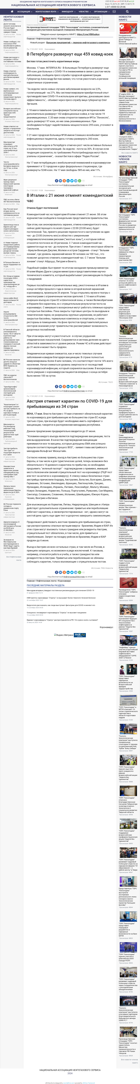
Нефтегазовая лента (46, 38)
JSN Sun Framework (88, 1083)
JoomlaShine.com (68, 1083)
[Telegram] (75, 180)
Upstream (8, 552)
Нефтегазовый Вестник (74, 185)
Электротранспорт (11, 157)
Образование (9, 399)
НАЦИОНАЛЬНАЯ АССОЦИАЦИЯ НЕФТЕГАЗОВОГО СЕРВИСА (70, 1070)
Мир (17, 204)
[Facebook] (56, 180)
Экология (8, 355)
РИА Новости (107, 568)
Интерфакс (108, 176)
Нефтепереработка (11, 52)
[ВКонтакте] (60, 180)
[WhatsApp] (79, 180)
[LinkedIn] (68, 180)
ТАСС (110, 382)
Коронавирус (64, 38)
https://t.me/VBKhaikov (88, 34)
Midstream (8, 195)
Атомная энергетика (12, 121)
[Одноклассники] (64, 180)
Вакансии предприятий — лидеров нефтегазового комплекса (78, 42)
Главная (31, 38)
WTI (122, 4)
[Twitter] (72, 180)
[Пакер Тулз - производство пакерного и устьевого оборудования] (70, 19)
